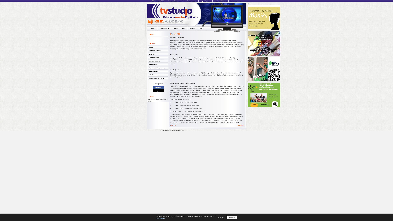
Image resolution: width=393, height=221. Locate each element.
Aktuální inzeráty (154, 75)
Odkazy (201, 28)
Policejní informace (154, 61)
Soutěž (151, 47)
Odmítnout (221, 217)
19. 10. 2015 (240, 125)
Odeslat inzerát (153, 71)
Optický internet (191, 1)
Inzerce (175, 28)
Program (151, 54)
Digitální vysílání (205, 1)
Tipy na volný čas (154, 57)
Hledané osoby (153, 64)
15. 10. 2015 (175, 33)
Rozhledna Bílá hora (220, 1)
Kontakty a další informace (156, 68)
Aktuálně (152, 28)
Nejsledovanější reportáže (156, 78)
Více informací (160, 218)
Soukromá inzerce (236, 1)
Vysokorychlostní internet (175, 1)
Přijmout (232, 217)
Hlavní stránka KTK (158, 1)
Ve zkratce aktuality (154, 50)
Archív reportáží (164, 28)
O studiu (192, 28)
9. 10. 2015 (173, 125)
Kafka (183, 28)
